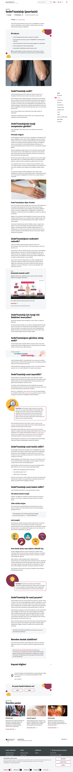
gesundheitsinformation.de (19, 515)
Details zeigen (45, 769)
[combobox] (43, 2)
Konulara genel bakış (10, 752)
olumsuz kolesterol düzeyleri (31, 434)
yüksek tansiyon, (14, 434)
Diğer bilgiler (60, 119)
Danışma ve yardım (24, 752)
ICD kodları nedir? (21, 19)
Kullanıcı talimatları (10, 755)
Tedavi (58, 114)
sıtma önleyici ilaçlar (29, 393)
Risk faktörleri (60, 105)
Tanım (59, 97)
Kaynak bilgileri (18, 664)
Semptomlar (60, 100)
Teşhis (58, 112)
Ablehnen (63, 765)
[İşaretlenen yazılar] (62, 2)
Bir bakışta (59, 95)
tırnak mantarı (33, 459)
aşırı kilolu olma (39, 432)
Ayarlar (37, 14)
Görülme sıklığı (60, 107)
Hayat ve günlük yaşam (62, 116)
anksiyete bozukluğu (15, 425)
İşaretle (9, 15)
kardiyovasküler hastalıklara (37, 429)
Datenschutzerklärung (15, 762)
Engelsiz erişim (23, 755)
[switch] (20, 770)
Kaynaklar (59, 121)
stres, (15, 391)
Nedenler (59, 102)
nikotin (24, 391)
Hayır (29, 690)
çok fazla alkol (32, 391)
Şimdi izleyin (13, 303)
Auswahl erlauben (63, 761)
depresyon (37, 423)
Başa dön (64, 739)
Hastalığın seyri (60, 109)
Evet (17, 690)
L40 (17, 19)
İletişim (36, 752)
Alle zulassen (63, 758)
